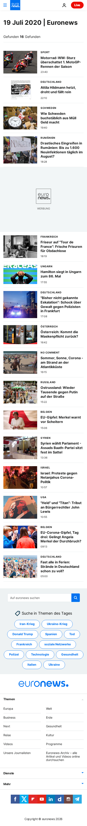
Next (6, 726)
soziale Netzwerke (57, 644)
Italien (31, 664)
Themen (9, 699)
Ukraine (54, 664)
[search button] (75, 597)
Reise (7, 735)
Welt (49, 708)
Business (9, 717)
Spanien (51, 634)
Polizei (14, 654)
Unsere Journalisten (17, 753)
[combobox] (43, 597)
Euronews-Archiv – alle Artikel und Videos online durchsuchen (63, 756)
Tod (72, 634)
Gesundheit (69, 654)
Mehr (7, 784)
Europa (8, 708)
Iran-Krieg (27, 624)
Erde (49, 717)
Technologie (40, 654)
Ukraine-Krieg (57, 624)
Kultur (50, 735)
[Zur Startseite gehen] (15, 5)
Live (77, 5)
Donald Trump (22, 634)
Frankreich (24, 644)
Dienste (8, 773)
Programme (54, 744)
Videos (8, 744)
